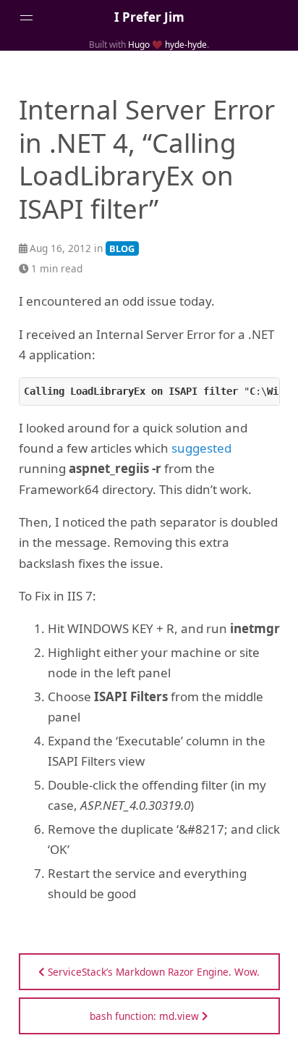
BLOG (122, 248)
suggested (201, 448)
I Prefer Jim (149, 17)
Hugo (139, 44)
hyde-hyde (186, 44)
